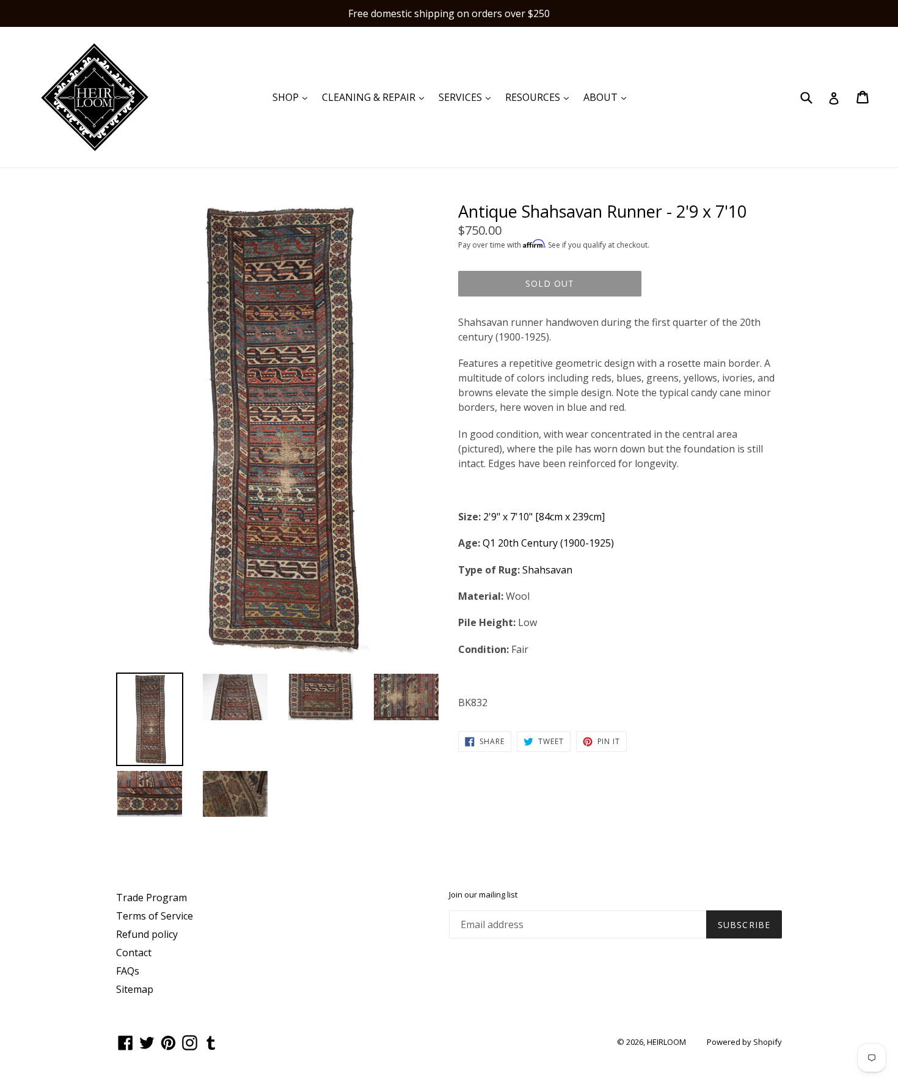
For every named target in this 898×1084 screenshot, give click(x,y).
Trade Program (151, 897)
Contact (133, 952)
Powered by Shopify (744, 1041)
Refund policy (147, 934)
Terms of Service (154, 916)
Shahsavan (547, 570)
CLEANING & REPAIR (376, 97)
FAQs (127, 971)
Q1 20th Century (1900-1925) (548, 543)
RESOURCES (540, 97)
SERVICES (468, 97)
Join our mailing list (483, 895)
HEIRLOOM (666, 1041)
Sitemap (134, 989)
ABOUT (607, 97)
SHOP (292, 97)
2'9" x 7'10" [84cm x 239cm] (544, 516)
